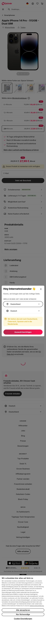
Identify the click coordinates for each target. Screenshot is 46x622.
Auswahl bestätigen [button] (23, 332)
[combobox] (23, 304)
